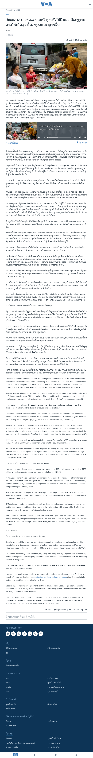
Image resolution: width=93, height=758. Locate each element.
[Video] (35, 755)
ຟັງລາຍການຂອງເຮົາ (12, 665)
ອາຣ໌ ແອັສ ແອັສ (11, 726)
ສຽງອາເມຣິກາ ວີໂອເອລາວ (50, 129)
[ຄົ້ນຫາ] (76, 755)
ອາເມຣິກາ (9, 687)
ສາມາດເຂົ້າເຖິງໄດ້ (53, 747)
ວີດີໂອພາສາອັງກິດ (53, 648)
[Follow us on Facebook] (8, 633)
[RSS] (30, 633)
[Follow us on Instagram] (19, 633)
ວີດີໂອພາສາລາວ (11, 648)
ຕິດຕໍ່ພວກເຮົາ (10, 709)
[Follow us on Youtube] (13, 633)
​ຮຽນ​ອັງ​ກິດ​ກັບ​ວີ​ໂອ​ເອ (54, 738)
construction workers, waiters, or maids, (50, 577)
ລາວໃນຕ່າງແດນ (52, 678)
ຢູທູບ (7, 653)
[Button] (69, 40)
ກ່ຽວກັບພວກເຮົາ (11, 704)
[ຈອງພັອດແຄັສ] (41, 633)
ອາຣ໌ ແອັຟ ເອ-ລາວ (53, 743)
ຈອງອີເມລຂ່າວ (52, 721)
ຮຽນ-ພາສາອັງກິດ (53, 691)
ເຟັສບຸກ (8, 721)
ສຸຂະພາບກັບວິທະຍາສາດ (55, 687)
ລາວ (7, 15)
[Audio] (55, 755)
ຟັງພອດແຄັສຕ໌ (52, 704)
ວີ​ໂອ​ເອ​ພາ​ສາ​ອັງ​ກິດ (12, 747)
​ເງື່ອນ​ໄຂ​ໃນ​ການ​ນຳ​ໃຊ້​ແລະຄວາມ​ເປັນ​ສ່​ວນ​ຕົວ (20, 743)
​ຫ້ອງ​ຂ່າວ (9, 738)
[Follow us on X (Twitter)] (24, 633)
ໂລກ (7, 691)
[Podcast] (35, 633)
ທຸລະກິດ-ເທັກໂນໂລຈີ (54, 682)
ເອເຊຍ (8, 682)
